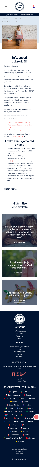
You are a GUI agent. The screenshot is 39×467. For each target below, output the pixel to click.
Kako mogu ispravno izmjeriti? (18, 122)
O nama (19, 338)
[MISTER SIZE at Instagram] (17, 374)
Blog (12, 19)
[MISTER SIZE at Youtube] (21, 374)
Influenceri (20, 357)
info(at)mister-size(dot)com (18, 161)
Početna (5, 19)
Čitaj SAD (18, 242)
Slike (9, 127)
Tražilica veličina (20, 331)
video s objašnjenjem (15, 130)
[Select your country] (33, 6)
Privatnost (19, 454)
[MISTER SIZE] (19, 319)
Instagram (13, 136)
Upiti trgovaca (19, 352)
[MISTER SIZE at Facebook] (13, 374)
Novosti (18, 19)
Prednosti (19, 334)
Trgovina (19, 336)
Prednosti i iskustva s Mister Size (19, 125)
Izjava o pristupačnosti (19, 449)
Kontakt (19, 354)
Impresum (19, 451)
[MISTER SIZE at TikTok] (24, 374)
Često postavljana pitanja (19, 347)
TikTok (20, 136)
